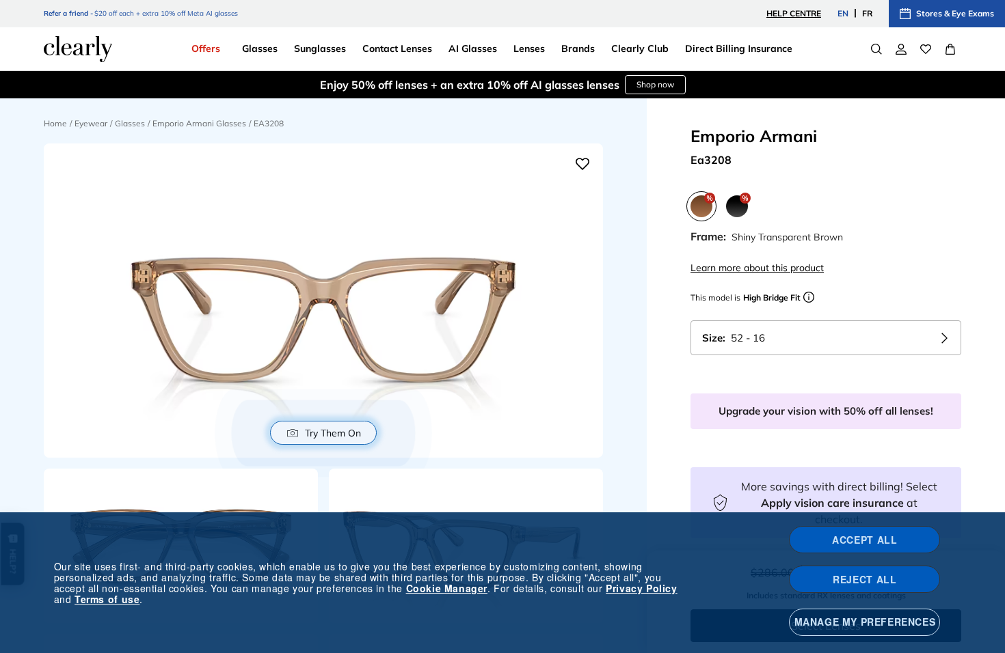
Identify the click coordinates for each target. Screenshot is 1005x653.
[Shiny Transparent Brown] (701, 206)
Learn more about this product (757, 268)
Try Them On (333, 433)
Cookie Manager (446, 588)
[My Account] (901, 49)
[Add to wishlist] (582, 164)
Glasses (130, 123)
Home (55, 123)
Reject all (864, 579)
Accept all (864, 539)
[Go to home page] (78, 49)
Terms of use (107, 599)
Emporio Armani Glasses (199, 123)
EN (843, 13)
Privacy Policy (641, 588)
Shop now (572, 84)
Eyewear (91, 123)
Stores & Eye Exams (955, 13)
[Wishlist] (926, 49)
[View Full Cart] (950, 49)
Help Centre (793, 13)
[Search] (876, 49)
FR (867, 13)
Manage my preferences (865, 621)
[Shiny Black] (737, 206)
